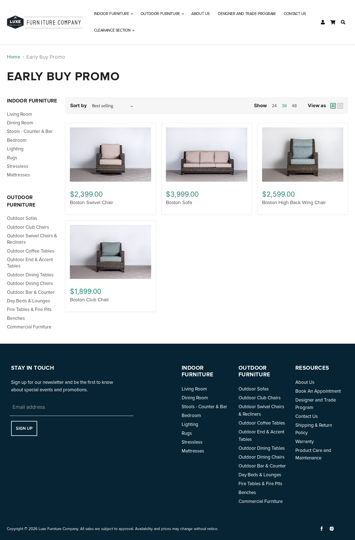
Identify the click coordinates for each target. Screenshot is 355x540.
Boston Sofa (179, 202)
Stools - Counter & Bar (30, 131)
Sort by (78, 105)
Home (13, 57)
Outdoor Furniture (161, 13)
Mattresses (18, 175)
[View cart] (333, 22)
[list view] (340, 106)
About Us (200, 13)
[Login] (323, 22)
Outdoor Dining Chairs (30, 283)
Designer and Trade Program (246, 13)
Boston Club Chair (89, 300)
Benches (16, 318)
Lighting (15, 149)
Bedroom (17, 140)
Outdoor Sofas (22, 218)
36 (284, 106)
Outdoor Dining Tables (30, 275)
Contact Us (295, 13)
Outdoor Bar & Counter (31, 292)
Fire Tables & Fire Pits (29, 309)
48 (294, 106)
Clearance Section (112, 30)
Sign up (24, 428)
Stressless (17, 166)
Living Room (19, 114)
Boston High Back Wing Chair (294, 202)
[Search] (343, 22)
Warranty (304, 441)
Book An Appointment (318, 391)
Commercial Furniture (29, 327)
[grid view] (333, 106)
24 (274, 106)
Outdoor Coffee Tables (30, 251)
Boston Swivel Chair (91, 202)
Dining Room (20, 123)
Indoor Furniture (112, 13)
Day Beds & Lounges (28, 301)
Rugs (12, 158)
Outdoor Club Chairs (28, 227)
